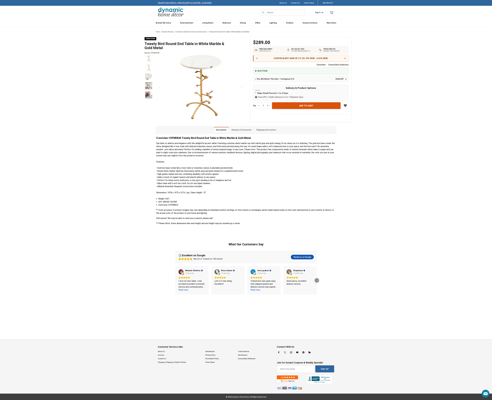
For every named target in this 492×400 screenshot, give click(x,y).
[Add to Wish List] (345, 105)
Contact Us (295, 3)
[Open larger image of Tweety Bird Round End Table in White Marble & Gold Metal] (200, 87)
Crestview (321, 65)
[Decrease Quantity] (259, 105)
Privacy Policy (210, 355)
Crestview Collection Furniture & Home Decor (191, 32)
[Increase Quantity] (268, 105)
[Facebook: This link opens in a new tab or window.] (279, 352)
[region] (149, 87)
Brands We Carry (168, 32)
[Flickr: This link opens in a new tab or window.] (310, 352)
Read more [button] (183, 290)
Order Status (309, 3)
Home (158, 32)
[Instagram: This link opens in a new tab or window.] (291, 352)
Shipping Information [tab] (266, 130)
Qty (254, 106)
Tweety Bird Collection (338, 65)
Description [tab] (221, 130)
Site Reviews (242, 355)
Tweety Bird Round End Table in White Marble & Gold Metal (229, 32)
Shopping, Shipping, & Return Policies (172, 362)
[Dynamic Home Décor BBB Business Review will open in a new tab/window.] (320, 379)
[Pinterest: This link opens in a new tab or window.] (303, 352)
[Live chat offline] (485, 393)
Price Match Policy (212, 359)
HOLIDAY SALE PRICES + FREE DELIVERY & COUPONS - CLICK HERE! (185, 3)
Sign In (318, 12)
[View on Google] (181, 271)
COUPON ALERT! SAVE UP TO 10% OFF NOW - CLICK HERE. (301, 58)
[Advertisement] (246, 315)
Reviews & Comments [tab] (242, 130)
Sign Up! (325, 369)
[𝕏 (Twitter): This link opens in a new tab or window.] (285, 352)
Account (161, 355)
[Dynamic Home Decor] (170, 12)
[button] (148, 58)
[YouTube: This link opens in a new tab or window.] (297, 352)
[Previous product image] (159, 87)
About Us (283, 3)
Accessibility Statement (246, 359)
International (209, 351)
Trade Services (243, 351)
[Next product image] (241, 87)
